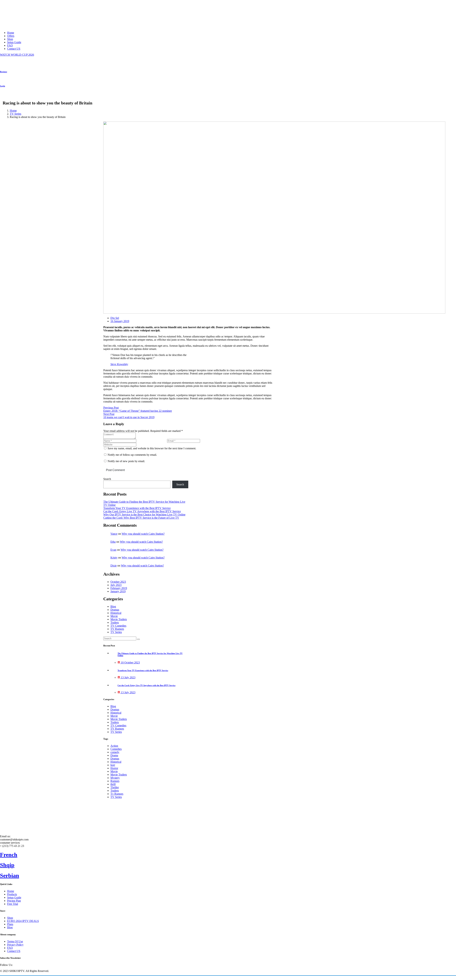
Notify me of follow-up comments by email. (132, 454)
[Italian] (28, 95)
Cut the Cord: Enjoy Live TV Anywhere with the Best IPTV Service (142, 511)
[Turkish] (32, 95)
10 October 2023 (130, 662)
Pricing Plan (14, 900)
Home (10, 32)
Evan (113, 549)
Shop (10, 39)
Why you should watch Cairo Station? (143, 533)
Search (107, 478)
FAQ (10, 45)
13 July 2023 (127, 677)
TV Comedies (118, 625)
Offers (10, 35)
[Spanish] (19, 95)
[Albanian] (6, 95)
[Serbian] (10, 95)
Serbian (9, 875)
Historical (115, 612)
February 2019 (118, 588)
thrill (113, 784)
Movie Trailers (118, 619)
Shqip (7, 865)
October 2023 (118, 581)
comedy (114, 752)
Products (12, 894)
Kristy (113, 557)
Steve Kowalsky (119, 364)
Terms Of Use (15, 941)
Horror (114, 768)
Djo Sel (114, 317)
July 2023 (115, 584)
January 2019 (118, 591)
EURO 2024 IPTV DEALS (23, 920)
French (8, 854)
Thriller (114, 787)
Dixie (113, 565)
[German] (23, 95)
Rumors (114, 780)
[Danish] (36, 95)
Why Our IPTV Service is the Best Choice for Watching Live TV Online (144, 514)
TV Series (15, 113)
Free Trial (12, 903)
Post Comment (115, 470)
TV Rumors (117, 628)
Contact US (13, 48)
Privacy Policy (15, 944)
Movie (114, 616)
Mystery (115, 777)
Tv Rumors (116, 793)
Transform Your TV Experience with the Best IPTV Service (137, 508)
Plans (10, 924)
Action (114, 745)
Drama (114, 755)
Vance (113, 533)
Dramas (114, 609)
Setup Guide (14, 42)
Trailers (114, 622)
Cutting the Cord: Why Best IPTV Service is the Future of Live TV (141, 517)
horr (112, 764)
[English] (2, 95)
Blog (113, 606)
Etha (113, 541)
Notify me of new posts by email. (126, 461)
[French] (15, 95)
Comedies (116, 748)
